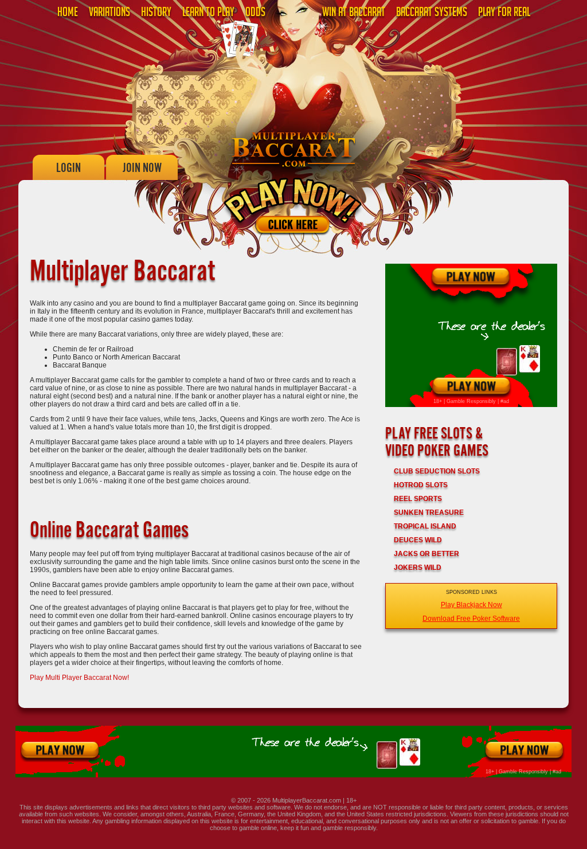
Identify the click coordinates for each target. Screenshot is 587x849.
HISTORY (156, 13)
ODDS (255, 13)
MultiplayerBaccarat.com (306, 800)
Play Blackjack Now (471, 605)
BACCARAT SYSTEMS (431, 13)
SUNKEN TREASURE (429, 512)
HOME (67, 13)
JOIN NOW (142, 167)
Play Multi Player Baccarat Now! (79, 678)
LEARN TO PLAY (208, 13)
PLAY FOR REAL (504, 13)
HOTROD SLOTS (421, 485)
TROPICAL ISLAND (425, 526)
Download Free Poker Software (471, 619)
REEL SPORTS (418, 499)
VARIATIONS (109, 13)
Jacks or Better (426, 554)
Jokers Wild (417, 568)
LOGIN (68, 167)
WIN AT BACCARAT (353, 13)
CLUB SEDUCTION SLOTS (437, 471)
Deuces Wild (418, 540)
